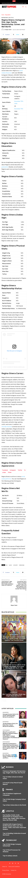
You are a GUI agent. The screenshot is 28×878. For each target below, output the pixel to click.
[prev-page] (3, 701)
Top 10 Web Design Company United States (14, 800)
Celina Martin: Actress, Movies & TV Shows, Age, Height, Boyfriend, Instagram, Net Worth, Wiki (14, 666)
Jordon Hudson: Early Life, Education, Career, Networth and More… (10, 725)
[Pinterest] (15, 863)
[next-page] (5, 701)
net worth (15, 565)
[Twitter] (18, 863)
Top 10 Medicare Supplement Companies (12, 794)
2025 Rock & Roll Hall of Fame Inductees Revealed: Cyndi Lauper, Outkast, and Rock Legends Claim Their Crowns (10, 746)
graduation (5, 167)
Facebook (5, 470)
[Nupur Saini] (3, 30)
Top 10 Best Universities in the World (14, 805)
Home (3, 14)
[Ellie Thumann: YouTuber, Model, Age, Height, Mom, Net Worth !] (14, 684)
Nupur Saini (8, 29)
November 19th (18, 109)
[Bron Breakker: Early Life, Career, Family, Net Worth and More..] (22, 755)
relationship (21, 565)
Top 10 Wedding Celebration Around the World (14, 834)
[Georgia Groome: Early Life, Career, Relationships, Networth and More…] (22, 715)
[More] (22, 34)
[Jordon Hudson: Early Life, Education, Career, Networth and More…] (22, 724)
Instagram (13, 470)
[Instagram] (12, 863)
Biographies (7, 14)
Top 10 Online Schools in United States (13, 778)
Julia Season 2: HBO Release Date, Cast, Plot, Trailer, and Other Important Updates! (7, 583)
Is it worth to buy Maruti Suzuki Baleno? (12, 784)
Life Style (11, 17)
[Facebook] (9, 863)
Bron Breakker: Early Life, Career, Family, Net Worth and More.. (10, 756)
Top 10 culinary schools (10, 856)
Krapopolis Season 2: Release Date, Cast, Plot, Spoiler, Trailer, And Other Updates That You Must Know (14, 638)
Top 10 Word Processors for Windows (11, 851)
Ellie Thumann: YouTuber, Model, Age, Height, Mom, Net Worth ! (14, 695)
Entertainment (14, 634)
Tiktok (9, 472)
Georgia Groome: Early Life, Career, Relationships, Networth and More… (11, 716)
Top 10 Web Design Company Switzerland (12, 845)
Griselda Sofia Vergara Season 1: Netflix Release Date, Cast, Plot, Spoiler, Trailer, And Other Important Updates (14, 826)
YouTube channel (7, 426)
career (10, 565)
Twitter (20, 470)
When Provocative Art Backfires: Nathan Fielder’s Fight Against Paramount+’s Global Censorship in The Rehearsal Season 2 (11, 735)
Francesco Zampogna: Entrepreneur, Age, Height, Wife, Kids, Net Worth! (14, 772)
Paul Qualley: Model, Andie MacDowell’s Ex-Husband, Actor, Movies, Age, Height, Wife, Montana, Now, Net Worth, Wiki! (14, 817)
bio (6, 565)
